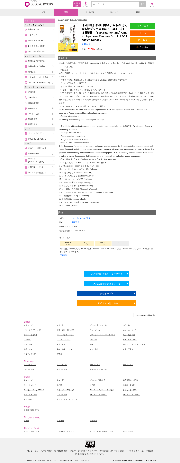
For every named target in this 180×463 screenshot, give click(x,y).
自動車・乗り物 (129, 385)
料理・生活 (28, 349)
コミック (114, 12)
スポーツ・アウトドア (65, 390)
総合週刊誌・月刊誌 (130, 380)
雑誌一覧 (60, 380)
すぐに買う (142, 26)
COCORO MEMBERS (37, 139)
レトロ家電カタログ (36, 46)
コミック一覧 (62, 365)
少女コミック (29, 369)
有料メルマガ (29, 399)
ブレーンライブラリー (37, 133)
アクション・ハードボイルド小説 (102, 335)
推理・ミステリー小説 (32, 330)
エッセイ (27, 340)
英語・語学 (28, 344)
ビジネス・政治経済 (97, 380)
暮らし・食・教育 (130, 390)
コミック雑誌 (62, 395)
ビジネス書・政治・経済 (99, 325)
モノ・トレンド (30, 385)
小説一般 (126, 325)
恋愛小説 (93, 340)
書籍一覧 (60, 325)
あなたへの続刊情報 (36, 51)
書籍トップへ (107, 293)
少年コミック (95, 365)
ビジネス (90, 12)
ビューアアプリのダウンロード (102, 431)
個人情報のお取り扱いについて (46, 460)
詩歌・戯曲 (94, 349)
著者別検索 (32, 97)
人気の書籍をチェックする (106, 283)
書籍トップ (28, 325)
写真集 (59, 354)
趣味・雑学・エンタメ (65, 349)
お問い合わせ (128, 431)
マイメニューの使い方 (37, 173)
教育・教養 (61, 344)
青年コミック (128, 365)
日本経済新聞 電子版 (32, 410)
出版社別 (60, 421)
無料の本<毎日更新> (36, 66)
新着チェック (33, 29)
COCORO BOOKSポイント (39, 83)
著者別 (26, 421)
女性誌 (92, 385)
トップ (42, 12)
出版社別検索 (33, 103)
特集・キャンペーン (36, 40)
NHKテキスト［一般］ (131, 395)
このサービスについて (37, 148)
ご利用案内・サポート (37, 167)
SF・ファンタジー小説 (65, 335)
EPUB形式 (64, 255)
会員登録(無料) (34, 153)
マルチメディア (30, 354)
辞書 (91, 344)
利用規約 (29, 460)
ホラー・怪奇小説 (30, 335)
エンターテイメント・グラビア (102, 390)
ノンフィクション (63, 340)
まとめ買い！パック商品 (38, 77)
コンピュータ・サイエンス (34, 390)
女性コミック (62, 369)
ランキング (32, 35)
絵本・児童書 (128, 349)
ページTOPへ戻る (144, 315)
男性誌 (59, 385)
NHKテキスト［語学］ (98, 395)
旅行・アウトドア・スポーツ (134, 344)
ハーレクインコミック (98, 369)
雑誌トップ (28, 380)
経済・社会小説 (129, 335)
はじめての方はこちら (107, 303)
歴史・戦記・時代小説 (65, 330)
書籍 (66, 12)
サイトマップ (86, 460)
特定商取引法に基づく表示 (69, 460)
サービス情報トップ (31, 431)
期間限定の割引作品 (36, 61)
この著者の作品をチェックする (107, 273)
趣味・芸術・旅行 (30, 395)
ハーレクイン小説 (130, 340)
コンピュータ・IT (129, 330)
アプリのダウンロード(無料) (36, 160)
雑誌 (138, 12)
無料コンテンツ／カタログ (67, 399)
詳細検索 (31, 92)
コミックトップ (30, 365)
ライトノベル (95, 330)
